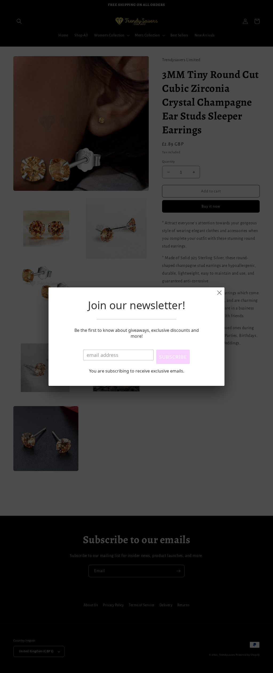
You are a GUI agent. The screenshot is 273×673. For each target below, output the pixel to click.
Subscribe (173, 357)
